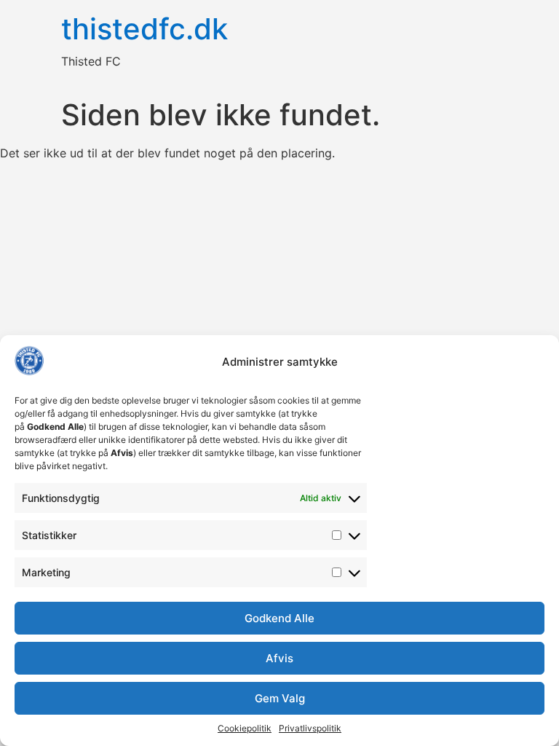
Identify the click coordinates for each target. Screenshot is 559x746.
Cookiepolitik (244, 728)
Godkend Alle (279, 618)
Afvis (279, 658)
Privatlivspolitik (310, 728)
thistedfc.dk (144, 29)
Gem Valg (280, 698)
